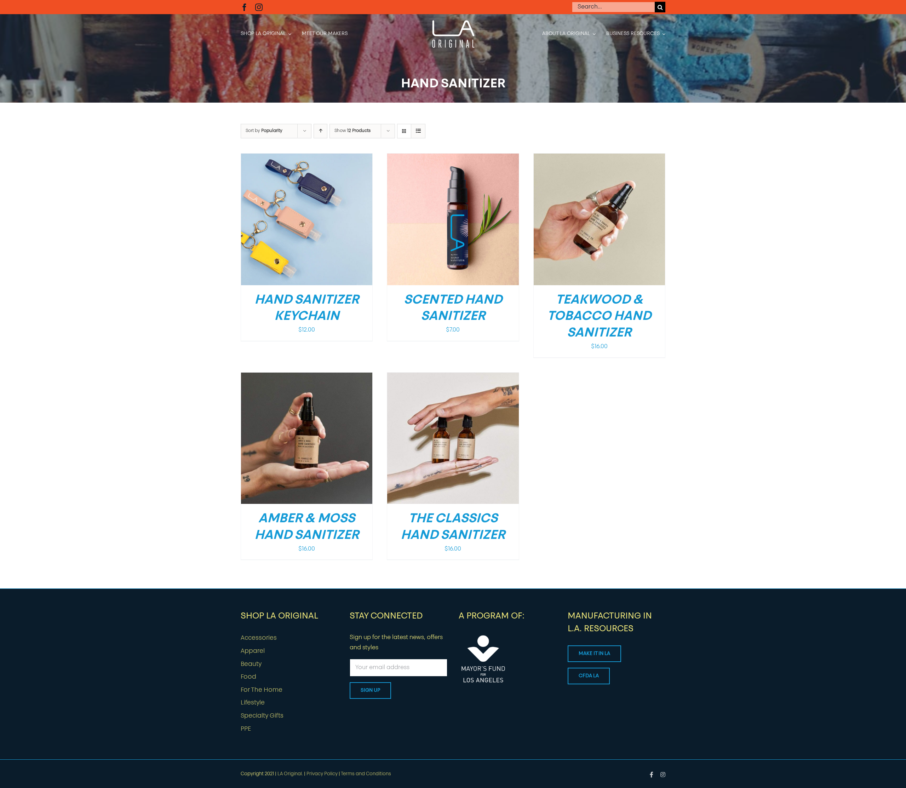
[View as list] (418, 131)
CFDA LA (589, 676)
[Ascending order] (320, 131)
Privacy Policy (322, 774)
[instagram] (259, 7)
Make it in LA (594, 653)
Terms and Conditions (366, 774)
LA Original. (290, 774)
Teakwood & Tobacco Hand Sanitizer (599, 317)
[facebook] (244, 7)
